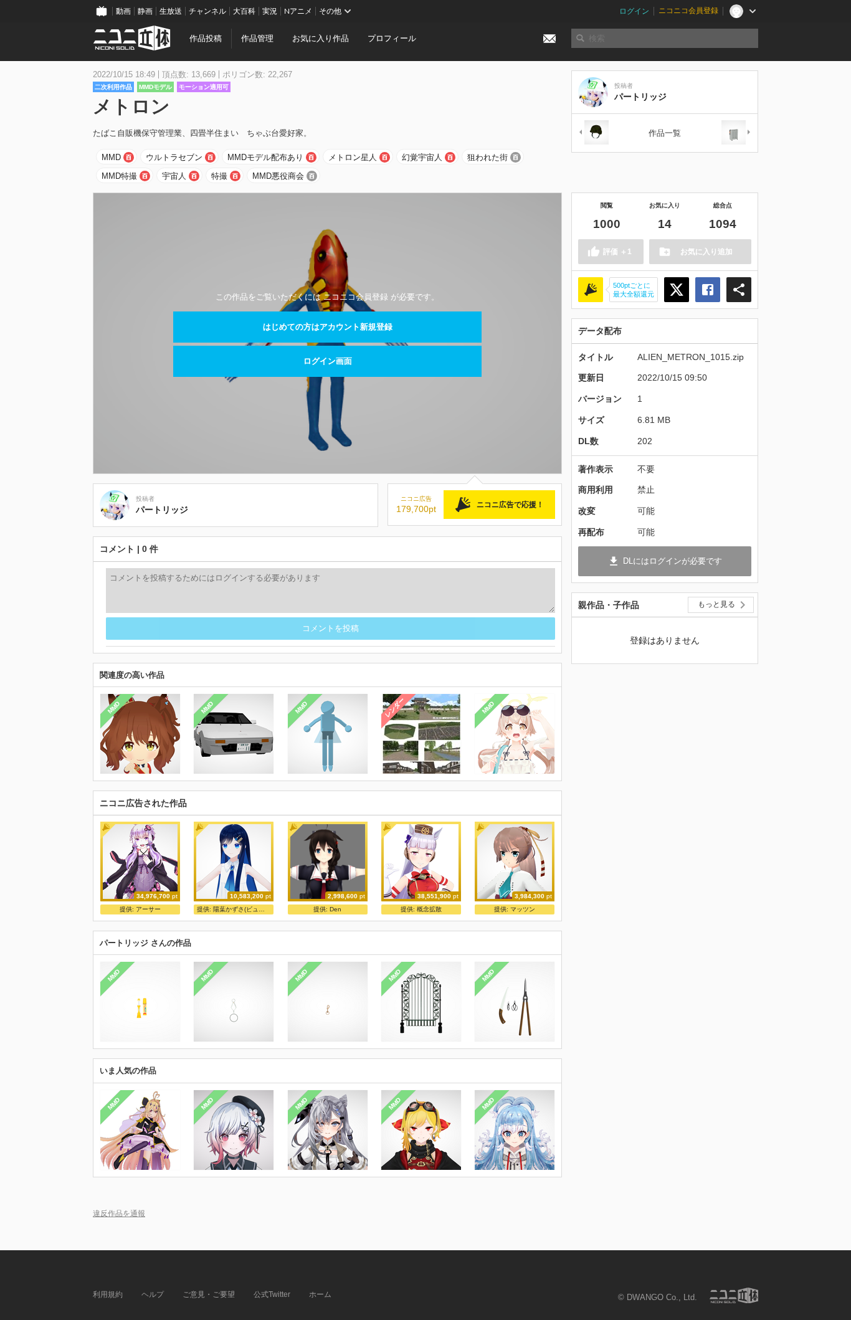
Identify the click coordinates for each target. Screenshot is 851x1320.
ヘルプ (152, 1294)
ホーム (320, 1294)
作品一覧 (665, 133)
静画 (145, 11)
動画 (123, 11)
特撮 (219, 176)
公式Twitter (272, 1294)
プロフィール (392, 38)
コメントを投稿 (330, 628)
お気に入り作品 (320, 38)
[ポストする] (676, 289)
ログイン (634, 11)
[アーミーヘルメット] (593, 133)
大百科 (244, 11)
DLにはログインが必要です (672, 561)
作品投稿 (205, 38)
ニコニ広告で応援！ (510, 504)
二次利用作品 (113, 86)
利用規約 (108, 1294)
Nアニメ (298, 11)
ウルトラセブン (174, 157)
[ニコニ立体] (734, 1295)
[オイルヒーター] (736, 133)
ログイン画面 (327, 361)
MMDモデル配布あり (265, 157)
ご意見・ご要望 (209, 1294)
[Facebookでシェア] (707, 289)
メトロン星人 (352, 157)
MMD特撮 (119, 176)
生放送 (170, 11)
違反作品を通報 (119, 1213)
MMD (111, 157)
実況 (269, 11)
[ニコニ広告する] (590, 289)
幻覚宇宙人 (422, 157)
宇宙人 (174, 176)
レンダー (394, 707)
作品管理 (257, 38)
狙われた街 (487, 157)
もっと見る (716, 604)
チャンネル (207, 11)
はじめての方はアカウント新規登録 (327, 326)
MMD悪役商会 (278, 176)
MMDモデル (155, 86)
